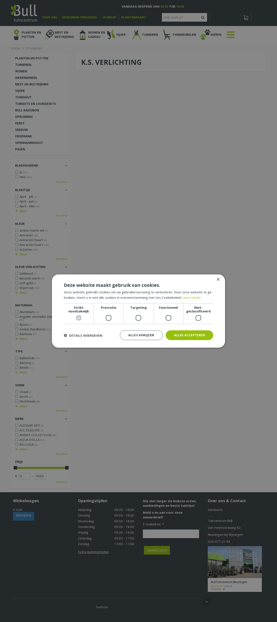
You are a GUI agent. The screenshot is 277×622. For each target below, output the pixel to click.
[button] (83, 335)
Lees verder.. (192, 297)
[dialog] (138, 311)
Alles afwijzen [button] (141, 335)
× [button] (218, 279)
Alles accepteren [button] (189, 335)
